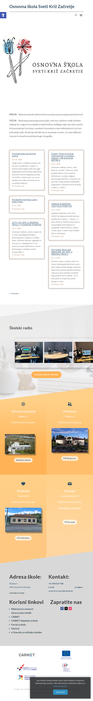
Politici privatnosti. (60, 686)
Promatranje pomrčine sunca (24, 154)
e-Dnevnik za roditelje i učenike (26, 632)
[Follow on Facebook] (62, 608)
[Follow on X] (66, 608)
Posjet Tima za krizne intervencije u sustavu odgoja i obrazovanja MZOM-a (62, 157)
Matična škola (23, 460)
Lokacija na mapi (16, 593)
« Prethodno (14, 293)
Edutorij (15, 628)
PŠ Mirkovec (69, 458)
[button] (3, 15)
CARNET (15, 616)
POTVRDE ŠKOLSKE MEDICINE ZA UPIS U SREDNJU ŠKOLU (61, 252)
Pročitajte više (18, 186)
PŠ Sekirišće (23, 538)
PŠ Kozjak (70, 522)
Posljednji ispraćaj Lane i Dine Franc (25, 200)
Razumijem (60, 692)
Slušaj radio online (46, 375)
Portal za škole (18, 624)
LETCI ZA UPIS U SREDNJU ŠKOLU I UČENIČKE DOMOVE (26, 223)
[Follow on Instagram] (70, 608)
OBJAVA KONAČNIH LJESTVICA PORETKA (61, 205)
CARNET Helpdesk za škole (24, 620)
